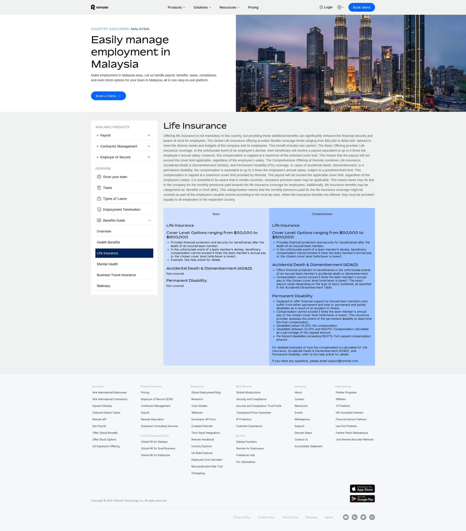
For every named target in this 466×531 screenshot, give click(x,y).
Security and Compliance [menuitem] (251, 399)
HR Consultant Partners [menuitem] (349, 412)
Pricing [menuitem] (145, 392)
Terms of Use (290, 517)
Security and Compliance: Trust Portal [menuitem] (258, 405)
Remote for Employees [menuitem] (250, 448)
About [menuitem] (298, 392)
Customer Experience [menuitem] (249, 426)
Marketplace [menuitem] (302, 419)
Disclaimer (311, 517)
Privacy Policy (242, 517)
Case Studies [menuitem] (199, 405)
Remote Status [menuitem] (303, 432)
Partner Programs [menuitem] (346, 392)
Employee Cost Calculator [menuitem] (206, 459)
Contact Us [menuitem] (301, 439)
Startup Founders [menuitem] (246, 441)
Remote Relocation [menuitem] (152, 419)
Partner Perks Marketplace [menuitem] (352, 432)
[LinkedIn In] (355, 517)
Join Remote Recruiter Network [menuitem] (355, 439)
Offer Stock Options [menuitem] (104, 439)
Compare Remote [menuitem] (202, 426)
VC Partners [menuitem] (343, 405)
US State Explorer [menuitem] (202, 452)
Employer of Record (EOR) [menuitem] (157, 399)
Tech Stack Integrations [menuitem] (205, 432)
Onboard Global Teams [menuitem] (106, 412)
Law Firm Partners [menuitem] (346, 426)
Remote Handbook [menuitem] (202, 439)
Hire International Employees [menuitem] (109, 392)
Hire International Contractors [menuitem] (109, 399)
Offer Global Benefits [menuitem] (105, 432)
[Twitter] (363, 517)
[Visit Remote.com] (99, 7)
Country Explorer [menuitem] (110, 29)
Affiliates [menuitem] (341, 399)
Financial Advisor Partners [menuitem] (351, 419)
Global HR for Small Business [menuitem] (158, 448)
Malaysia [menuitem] (140, 29)
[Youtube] (346, 517)
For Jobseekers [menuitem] (245, 461)
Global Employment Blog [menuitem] (206, 392)
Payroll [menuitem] (145, 412)
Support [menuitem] (299, 426)
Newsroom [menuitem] (301, 405)
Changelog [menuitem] (198, 473)
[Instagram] (372, 517)
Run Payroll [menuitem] (99, 426)
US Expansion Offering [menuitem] (106, 446)
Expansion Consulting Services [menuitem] (159, 426)
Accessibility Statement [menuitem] (308, 446)
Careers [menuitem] (299, 399)
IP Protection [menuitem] (244, 419)
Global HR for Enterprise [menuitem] (155, 455)
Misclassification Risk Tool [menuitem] (207, 466)
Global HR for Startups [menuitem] (154, 441)
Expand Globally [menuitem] (102, 405)
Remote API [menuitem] (99, 419)
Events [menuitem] (299, 412)
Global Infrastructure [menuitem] (248, 392)
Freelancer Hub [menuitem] (245, 455)
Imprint (329, 517)
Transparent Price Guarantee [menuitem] (253, 412)
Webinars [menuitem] (197, 412)
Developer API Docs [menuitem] (203, 419)
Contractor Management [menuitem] (155, 405)
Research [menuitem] (197, 399)
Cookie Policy (266, 517)
